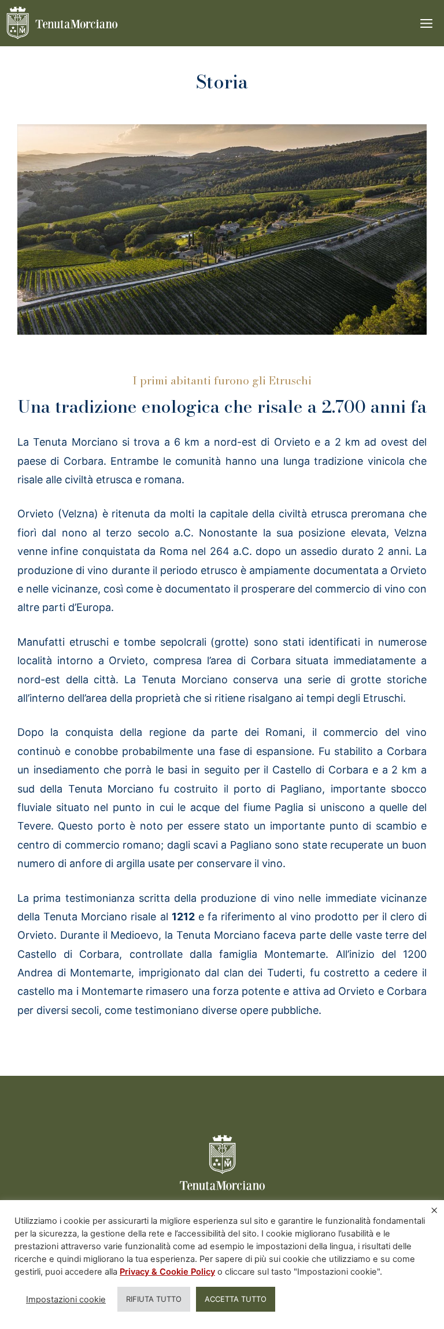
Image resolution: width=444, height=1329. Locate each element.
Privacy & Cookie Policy (167, 1272)
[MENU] (420, 23)
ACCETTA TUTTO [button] (236, 1299)
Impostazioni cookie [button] (66, 1299)
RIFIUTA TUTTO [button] (154, 1299)
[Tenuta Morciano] (62, 23)
